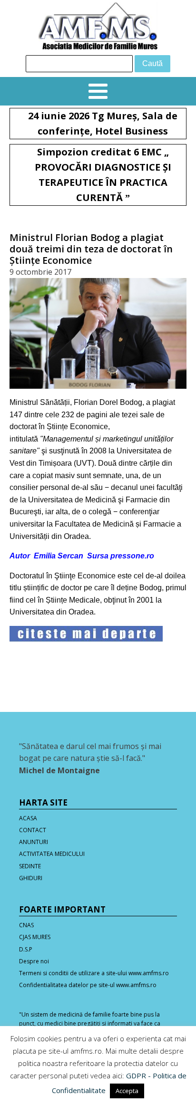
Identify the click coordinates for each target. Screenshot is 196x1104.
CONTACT (32, 830)
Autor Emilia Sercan (46, 556)
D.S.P (25, 949)
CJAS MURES (34, 937)
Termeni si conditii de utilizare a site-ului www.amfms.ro (94, 973)
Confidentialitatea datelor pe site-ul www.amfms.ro (88, 985)
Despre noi (34, 961)
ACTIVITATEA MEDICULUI (52, 854)
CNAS (26, 925)
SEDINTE (30, 866)
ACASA (28, 818)
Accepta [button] (127, 1090)
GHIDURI (30, 878)
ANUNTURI (33, 842)
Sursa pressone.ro (120, 556)
